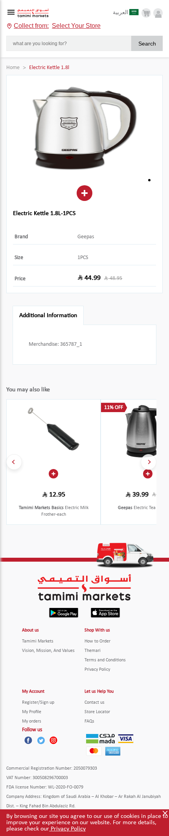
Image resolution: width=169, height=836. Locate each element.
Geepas (85, 237)
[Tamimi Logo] (33, 13)
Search (147, 43)
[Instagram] (53, 740)
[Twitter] (41, 740)
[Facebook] (28, 740)
